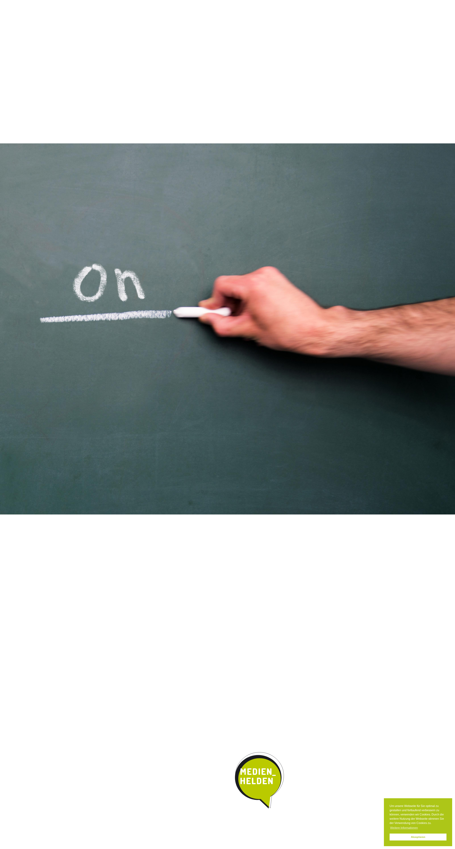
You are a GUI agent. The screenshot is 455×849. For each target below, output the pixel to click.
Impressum (287, 3)
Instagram (253, 3)
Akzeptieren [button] (418, 837)
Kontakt (268, 29)
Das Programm (175, 29)
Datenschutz (305, 3)
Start (149, 28)
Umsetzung (221, 29)
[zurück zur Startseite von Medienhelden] (260, 780)
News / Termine (268, 3)
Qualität (199, 29)
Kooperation (245, 29)
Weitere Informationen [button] (404, 827)
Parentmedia (290, 29)
